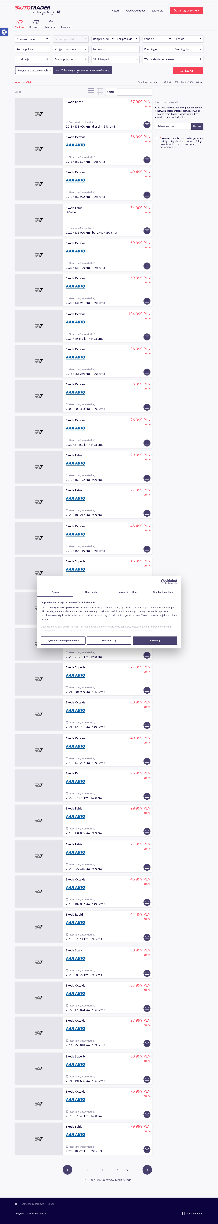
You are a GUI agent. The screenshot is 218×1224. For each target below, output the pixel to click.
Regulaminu (177, 141)
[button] (4, 32)
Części (116, 10)
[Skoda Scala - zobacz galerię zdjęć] (39, 962)
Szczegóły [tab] (91, 592)
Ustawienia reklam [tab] (127, 592)
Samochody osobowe (33, 1203)
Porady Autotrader (135, 10)
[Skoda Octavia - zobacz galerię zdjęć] (39, 149)
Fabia (184, 82)
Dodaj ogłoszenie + (186, 10)
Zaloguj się (158, 10)
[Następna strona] (147, 1170)
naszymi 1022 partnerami (64, 607)
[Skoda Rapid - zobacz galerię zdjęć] (39, 927)
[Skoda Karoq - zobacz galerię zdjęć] (39, 114)
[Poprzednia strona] (67, 1170)
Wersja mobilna (194, 1213)
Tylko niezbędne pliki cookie (63, 640)
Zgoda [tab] (55, 592)
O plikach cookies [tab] (163, 592)
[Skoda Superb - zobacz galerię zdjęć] (39, 573)
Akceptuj (155, 640)
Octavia (168, 82)
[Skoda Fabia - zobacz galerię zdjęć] (39, 220)
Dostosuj (107, 640)
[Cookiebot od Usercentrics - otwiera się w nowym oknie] (163, 581)
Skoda (51, 1203)
